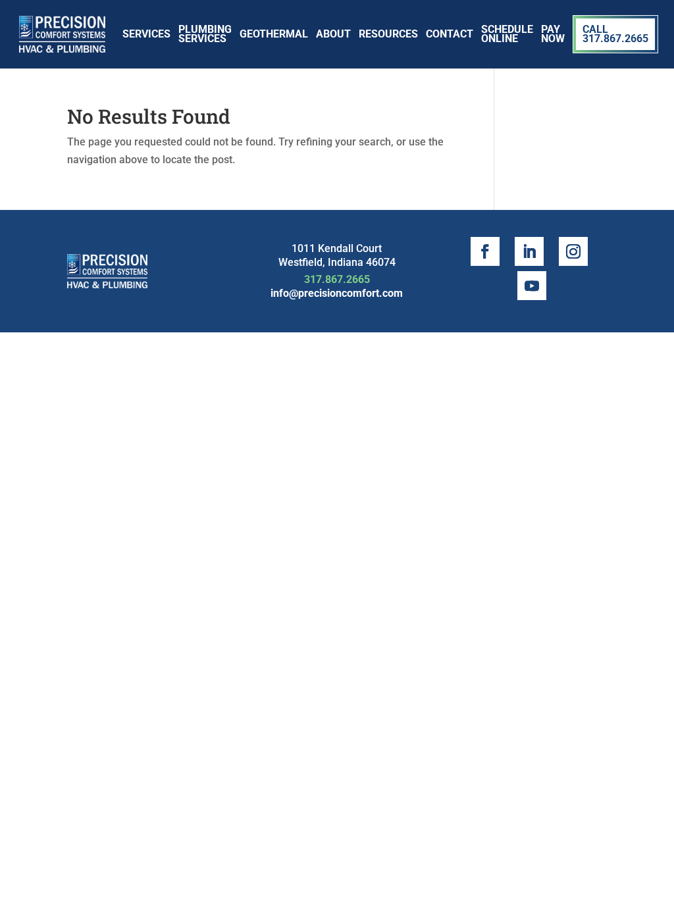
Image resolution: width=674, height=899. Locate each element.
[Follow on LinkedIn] (529, 251)
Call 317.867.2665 (615, 34)
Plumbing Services (205, 34)
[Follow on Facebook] (485, 251)
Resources (388, 34)
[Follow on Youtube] (531, 285)
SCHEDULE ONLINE (507, 34)
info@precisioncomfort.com (337, 293)
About (333, 34)
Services (146, 34)
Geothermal (274, 34)
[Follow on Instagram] (573, 251)
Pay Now (553, 34)
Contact (449, 34)
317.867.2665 (337, 279)
